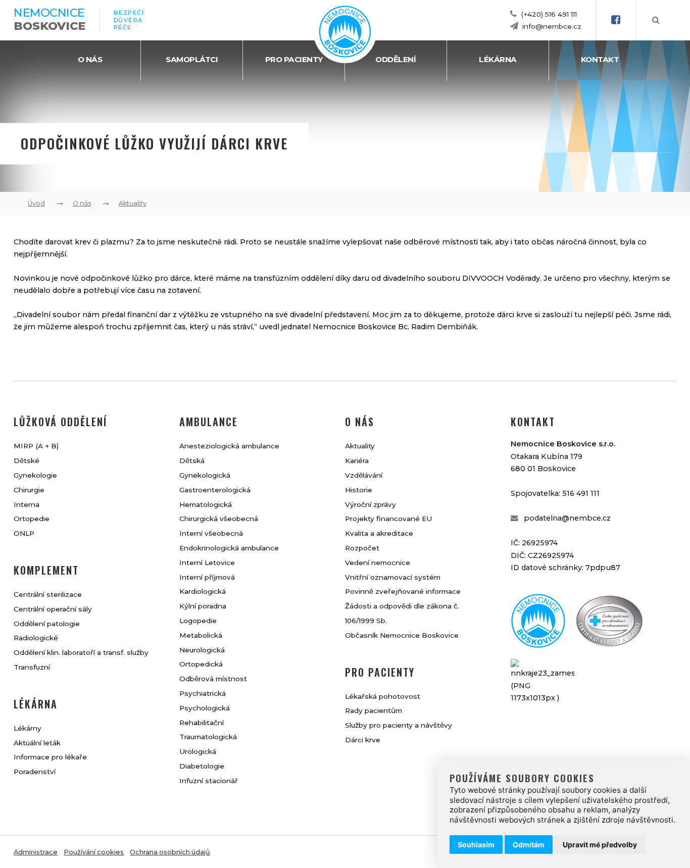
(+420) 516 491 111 (549, 14)
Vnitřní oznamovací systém (392, 577)
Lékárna (498, 59)
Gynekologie (35, 475)
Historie (358, 490)
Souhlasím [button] (476, 844)
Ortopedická (201, 664)
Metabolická (200, 635)
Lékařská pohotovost (382, 696)
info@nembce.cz (551, 26)
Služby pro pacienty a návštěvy (398, 725)
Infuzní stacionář (208, 781)
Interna (26, 504)
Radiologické (36, 638)
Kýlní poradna (202, 606)
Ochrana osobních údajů (170, 852)
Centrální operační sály (53, 609)
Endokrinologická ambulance (229, 548)
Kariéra (357, 460)
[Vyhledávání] (656, 20)
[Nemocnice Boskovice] (345, 55)
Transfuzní (32, 667)
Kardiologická (202, 591)
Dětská (192, 460)
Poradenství (35, 772)
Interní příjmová (207, 577)
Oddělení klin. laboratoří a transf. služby (81, 652)
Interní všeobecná (211, 533)
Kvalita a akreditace (379, 533)
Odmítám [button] (529, 844)
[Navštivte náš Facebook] (615, 20)
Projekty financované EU (388, 519)
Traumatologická (208, 737)
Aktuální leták (37, 743)
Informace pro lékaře (50, 757)
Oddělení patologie (47, 624)
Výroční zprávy (370, 504)
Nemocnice (49, 19)
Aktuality (132, 203)
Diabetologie (201, 766)
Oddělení (395, 59)
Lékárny (27, 728)
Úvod (36, 203)
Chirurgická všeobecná (218, 519)
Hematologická (205, 504)
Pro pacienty (294, 59)
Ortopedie (32, 519)
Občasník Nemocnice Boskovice (402, 635)
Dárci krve (362, 740)
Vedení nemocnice (377, 562)
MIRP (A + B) (36, 446)
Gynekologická (204, 475)
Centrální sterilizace (48, 594)
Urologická (197, 751)
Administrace (36, 852)
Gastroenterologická (215, 490)
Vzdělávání (363, 475)
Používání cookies (94, 852)
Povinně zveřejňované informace (403, 591)
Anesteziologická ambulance (229, 446)
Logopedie (198, 621)
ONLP (24, 533)
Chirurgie (29, 490)
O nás (90, 59)
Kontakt (600, 59)
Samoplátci (192, 59)
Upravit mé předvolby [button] (600, 844)
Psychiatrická (202, 693)
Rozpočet (362, 548)
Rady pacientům (373, 710)
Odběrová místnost (213, 679)
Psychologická (204, 708)
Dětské (26, 460)
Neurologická (202, 650)
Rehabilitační (201, 723)
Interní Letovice (207, 562)
